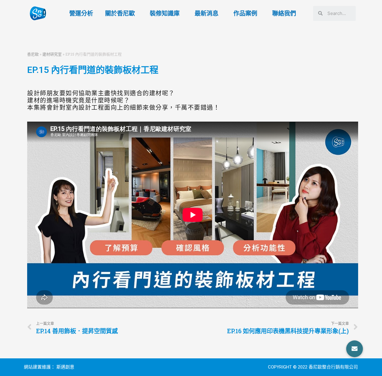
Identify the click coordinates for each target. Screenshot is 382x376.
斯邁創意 (65, 367)
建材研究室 (52, 54)
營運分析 (81, 13)
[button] (354, 348)
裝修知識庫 (165, 13)
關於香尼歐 (120, 13)
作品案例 (245, 13)
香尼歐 (33, 54)
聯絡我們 (284, 13)
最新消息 (206, 13)
